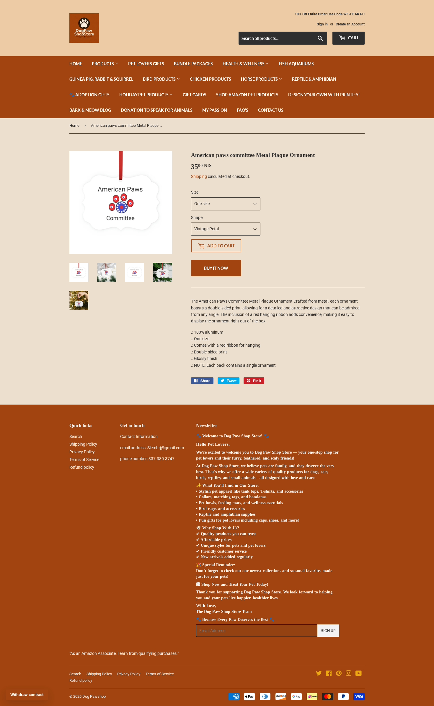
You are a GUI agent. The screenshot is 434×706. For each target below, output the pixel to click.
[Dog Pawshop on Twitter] (319, 674)
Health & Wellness (244, 63)
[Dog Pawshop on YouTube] (358, 674)
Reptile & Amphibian (314, 79)
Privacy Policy (82, 451)
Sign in (322, 24)
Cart (353, 37)
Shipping (199, 176)
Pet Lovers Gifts (146, 63)
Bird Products (160, 79)
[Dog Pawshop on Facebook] (329, 674)
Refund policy (81, 467)
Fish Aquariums (296, 63)
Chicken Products (210, 79)
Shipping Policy (83, 444)
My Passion (214, 110)
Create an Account (350, 24)
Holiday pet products (144, 94)
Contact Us (270, 110)
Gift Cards (194, 94)
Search (75, 436)
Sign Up (328, 631)
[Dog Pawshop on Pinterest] (339, 674)
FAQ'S (242, 110)
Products (103, 63)
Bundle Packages (193, 63)
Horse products (260, 79)
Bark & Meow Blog (90, 110)
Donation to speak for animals (156, 110)
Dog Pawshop (94, 696)
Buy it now (216, 268)
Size (194, 192)
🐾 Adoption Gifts (89, 94)
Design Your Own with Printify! (324, 94)
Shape (197, 217)
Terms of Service (84, 459)
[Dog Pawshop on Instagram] (349, 674)
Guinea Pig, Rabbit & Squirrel (101, 79)
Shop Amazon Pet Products (247, 94)
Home (75, 63)
